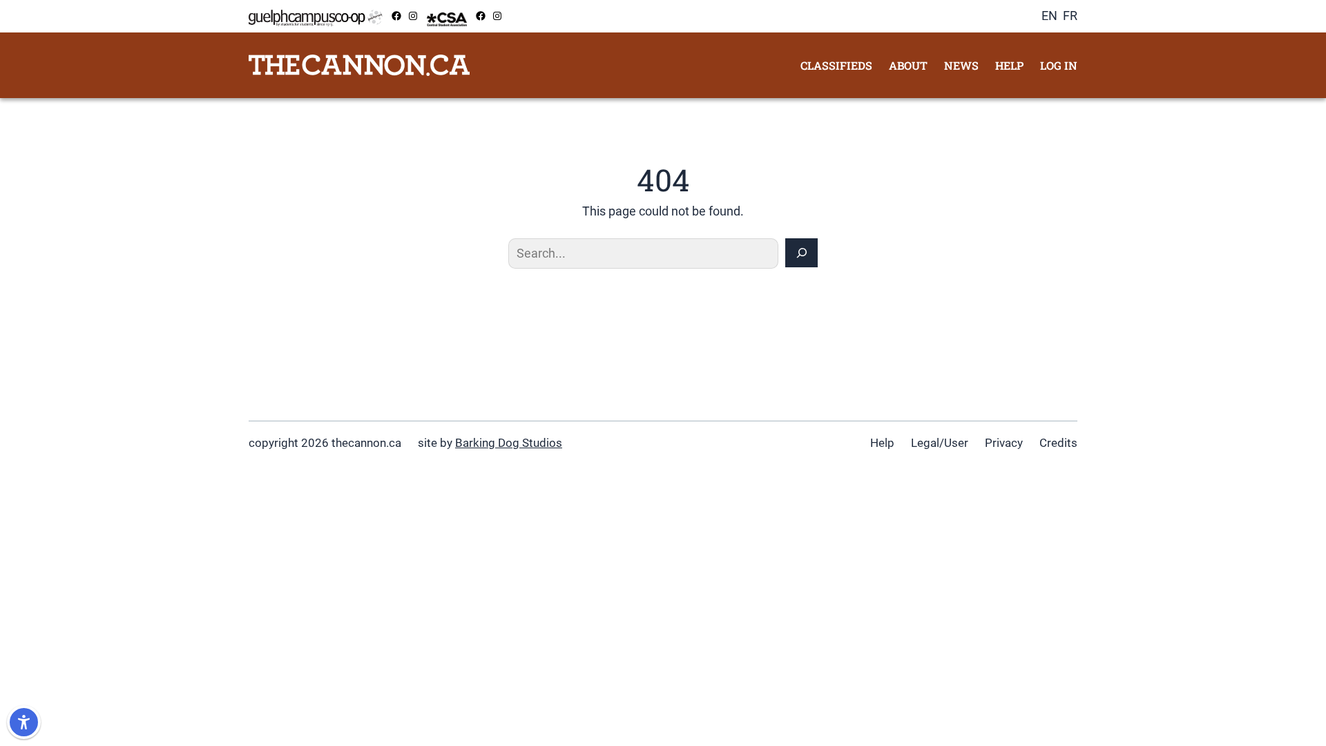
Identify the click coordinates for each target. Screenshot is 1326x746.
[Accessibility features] (24, 722)
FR (1070, 15)
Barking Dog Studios (508, 443)
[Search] (801, 252)
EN (1049, 15)
